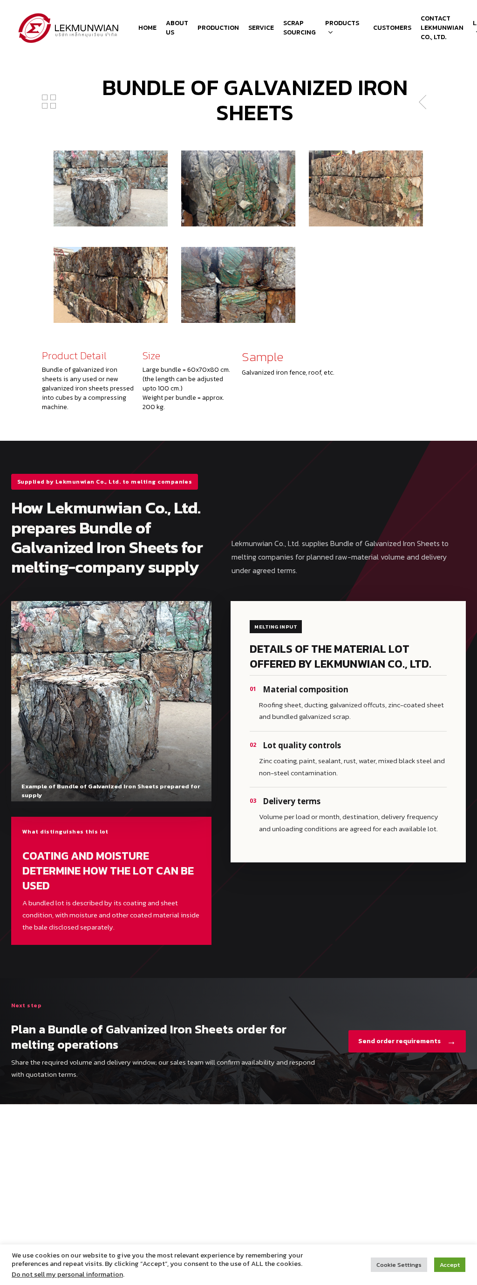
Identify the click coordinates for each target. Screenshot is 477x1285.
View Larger (110, 179)
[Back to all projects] (49, 101)
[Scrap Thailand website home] (69, 28)
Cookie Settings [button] (399, 1264)
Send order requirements (407, 1041)
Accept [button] (450, 1264)
